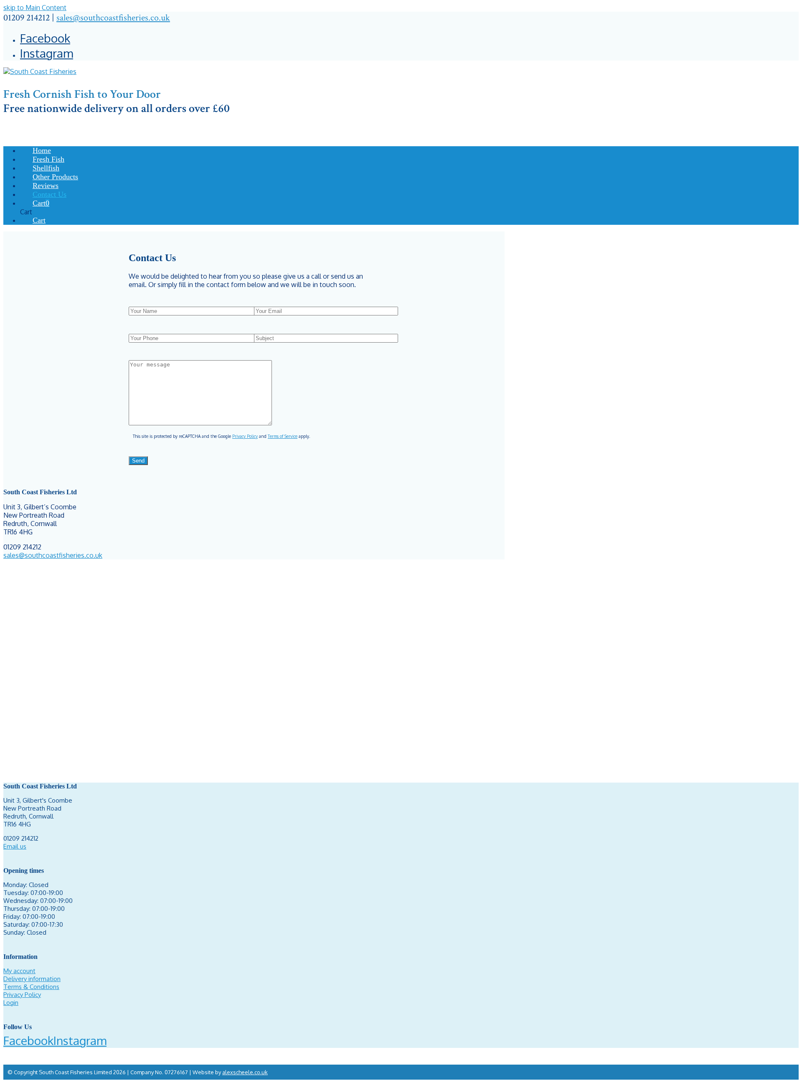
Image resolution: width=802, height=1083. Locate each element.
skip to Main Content (34, 7)
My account (19, 971)
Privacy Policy (245, 436)
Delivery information (32, 979)
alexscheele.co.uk (245, 1072)
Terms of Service (282, 436)
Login (10, 1003)
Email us (14, 846)
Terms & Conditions (31, 987)
